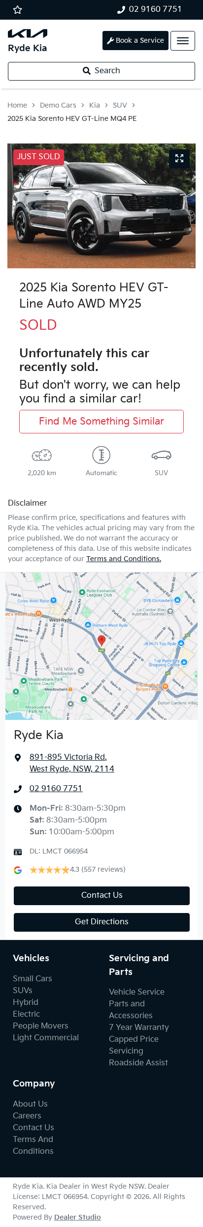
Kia (94, 105)
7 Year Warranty (139, 1027)
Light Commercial (46, 1038)
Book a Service (140, 40)
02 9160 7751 (155, 9)
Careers (27, 1116)
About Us (30, 1104)
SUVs (23, 991)
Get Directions (102, 922)
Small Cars (32, 979)
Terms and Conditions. (123, 559)
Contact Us (102, 895)
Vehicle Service (137, 992)
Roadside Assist (138, 1063)
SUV (120, 105)
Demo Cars (58, 105)
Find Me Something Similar (101, 422)
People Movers (40, 1026)
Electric (26, 1014)
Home (17, 105)
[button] (182, 41)
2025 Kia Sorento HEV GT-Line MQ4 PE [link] (71, 118)
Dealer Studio (77, 1217)
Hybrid (25, 1002)
